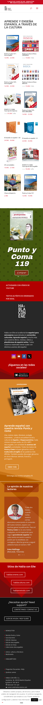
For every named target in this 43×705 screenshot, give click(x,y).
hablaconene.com (14, 574)
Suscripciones (10, 638)
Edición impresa (11, 640)
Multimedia (9, 654)
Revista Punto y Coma (13, 635)
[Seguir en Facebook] (24, 356)
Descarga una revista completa (18, 476)
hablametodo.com (21, 590)
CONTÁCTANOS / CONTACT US (25, 609)
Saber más (12, 467)
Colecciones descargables (14, 647)
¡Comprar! (21, 272)
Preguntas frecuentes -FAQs (15, 669)
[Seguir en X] (29, 356)
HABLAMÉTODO (11, 659)
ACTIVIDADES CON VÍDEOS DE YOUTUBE (18, 286)
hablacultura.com (21, 582)
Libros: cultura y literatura (14, 652)
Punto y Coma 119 (21, 257)
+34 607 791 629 (20, 1)
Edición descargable (12, 642)
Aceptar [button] (34, 700)
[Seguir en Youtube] (19, 356)
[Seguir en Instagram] (14, 356)
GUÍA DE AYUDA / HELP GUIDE (17, 619)
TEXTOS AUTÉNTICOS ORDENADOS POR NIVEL (20, 297)
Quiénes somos (11, 672)
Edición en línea (11, 645)
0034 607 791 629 (13, 685)
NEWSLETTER (30, 1)
